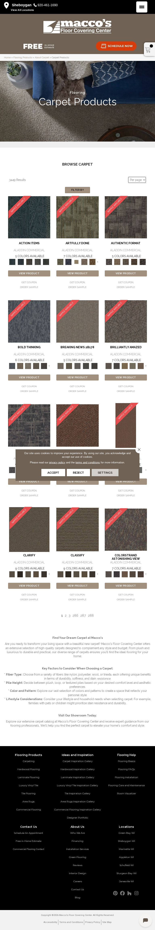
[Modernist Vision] (76, 261)
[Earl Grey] (37, 261)
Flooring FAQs (126, 769)
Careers (77, 881)
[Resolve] (29, 529)
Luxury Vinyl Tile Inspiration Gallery (77, 785)
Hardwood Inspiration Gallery (78, 769)
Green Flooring (77, 857)
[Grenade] (20, 365)
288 (91, 615)
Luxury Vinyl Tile (28, 785)
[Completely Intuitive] (124, 365)
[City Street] (46, 261)
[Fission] (36, 365)
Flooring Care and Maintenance (126, 785)
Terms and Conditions (71, 922)
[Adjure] (44, 574)
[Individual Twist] (125, 261)
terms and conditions (87, 462)
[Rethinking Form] (134, 261)
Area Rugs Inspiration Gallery (78, 801)
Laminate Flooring (28, 777)
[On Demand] (86, 365)
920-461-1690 (48, 5)
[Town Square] (140, 469)
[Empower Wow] (132, 365)
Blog (77, 897)
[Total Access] (94, 365)
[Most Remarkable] (68, 261)
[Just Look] (140, 574)
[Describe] (28, 574)
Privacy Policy (92, 922)
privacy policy (57, 462)
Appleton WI (126, 857)
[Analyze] (20, 574)
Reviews (77, 865)
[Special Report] (69, 365)
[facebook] (122, 893)
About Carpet (42, 57)
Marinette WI (126, 849)
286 (75, 615)
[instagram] (136, 893)
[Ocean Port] (20, 261)
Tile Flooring (28, 793)
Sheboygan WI (126, 840)
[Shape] (29, 321)
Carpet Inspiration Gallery (78, 761)
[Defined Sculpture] (117, 261)
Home (7, 57)
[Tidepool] (29, 217)
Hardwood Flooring (28, 769)
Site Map (107, 922)
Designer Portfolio (77, 817)
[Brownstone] (29, 261)
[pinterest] (115, 893)
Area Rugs (28, 801)
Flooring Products (22, 57)
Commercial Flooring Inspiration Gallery (77, 809)
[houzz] (129, 893)
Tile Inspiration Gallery (77, 793)
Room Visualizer (126, 793)
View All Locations (22, 10)
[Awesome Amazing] (84, 261)
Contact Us (77, 889)
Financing (77, 840)
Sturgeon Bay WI (126, 873)
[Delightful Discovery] (77, 217)
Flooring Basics (126, 761)
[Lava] (28, 365)
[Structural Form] (142, 261)
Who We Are (77, 832)
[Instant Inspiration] (140, 365)
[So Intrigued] (126, 321)
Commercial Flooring (28, 809)
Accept (53, 472)
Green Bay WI (126, 832)
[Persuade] (36, 574)
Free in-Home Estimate (28, 841)
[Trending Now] (77, 321)
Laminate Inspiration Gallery (77, 777)
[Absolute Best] (132, 574)
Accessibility (50, 922)
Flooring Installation (126, 777)
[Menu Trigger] (141, 7)
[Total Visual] (124, 574)
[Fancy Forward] (126, 529)
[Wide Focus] (116, 574)
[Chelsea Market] (77, 425)
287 (83, 615)
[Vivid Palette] (92, 261)
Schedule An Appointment (28, 833)
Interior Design (77, 873)
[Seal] (44, 365)
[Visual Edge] (126, 217)
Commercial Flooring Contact (28, 849)
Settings (105, 472)
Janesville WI (126, 881)
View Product (29, 273)
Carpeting (29, 761)
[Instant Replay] (77, 365)
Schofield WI (126, 865)
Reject (78, 472)
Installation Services (77, 849)
